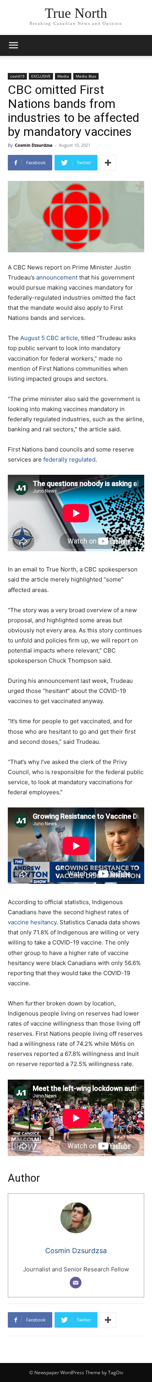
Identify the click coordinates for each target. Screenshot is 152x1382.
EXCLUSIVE (41, 76)
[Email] (75, 1282)
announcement (57, 277)
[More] (108, 162)
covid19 (17, 76)
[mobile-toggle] (13, 45)
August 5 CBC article (49, 338)
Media (63, 76)
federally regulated (69, 459)
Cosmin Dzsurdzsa (34, 145)
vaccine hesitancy (32, 922)
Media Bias (86, 76)
